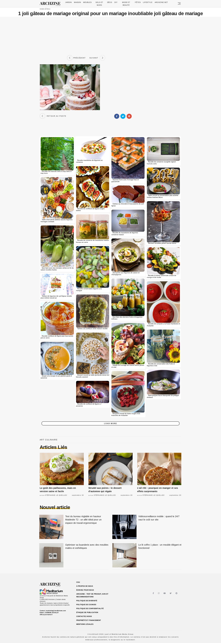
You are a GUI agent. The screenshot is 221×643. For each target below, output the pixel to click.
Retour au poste (55, 116)
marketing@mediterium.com (56, 610)
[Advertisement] (110, 36)
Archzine (51, 4)
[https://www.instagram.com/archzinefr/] (159, 593)
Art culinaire (49, 440)
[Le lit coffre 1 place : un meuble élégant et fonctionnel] (124, 555)
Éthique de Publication (87, 612)
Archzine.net (161, 2)
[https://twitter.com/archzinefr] (171, 593)
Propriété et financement (88, 620)
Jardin (68, 2)
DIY (115, 2)
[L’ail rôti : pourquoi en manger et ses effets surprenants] (159, 469)
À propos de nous (84, 586)
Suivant (94, 58)
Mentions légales (84, 624)
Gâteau (47, 9)
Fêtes (138, 2)
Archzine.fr (52, 585)
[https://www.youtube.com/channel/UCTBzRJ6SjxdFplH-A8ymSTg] (165, 593)
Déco (109, 2)
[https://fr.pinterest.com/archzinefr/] (177, 593)
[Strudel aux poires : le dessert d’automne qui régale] (110, 469)
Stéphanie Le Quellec (56, 495)
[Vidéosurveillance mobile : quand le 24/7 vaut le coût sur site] (124, 527)
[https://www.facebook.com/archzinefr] (153, 593)
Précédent (79, 58)
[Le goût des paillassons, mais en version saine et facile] (62, 469)
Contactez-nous (84, 616)
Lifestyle (148, 2)
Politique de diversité (86, 601)
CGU (78, 582)
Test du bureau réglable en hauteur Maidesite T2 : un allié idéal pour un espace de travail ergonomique (83, 519)
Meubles (87, 2)
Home (42, 9)
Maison (77, 2)
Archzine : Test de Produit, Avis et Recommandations (92, 595)
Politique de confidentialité (90, 608)
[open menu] (179, 3)
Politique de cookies (86, 604)
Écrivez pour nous (85, 590)
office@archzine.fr (46, 614)
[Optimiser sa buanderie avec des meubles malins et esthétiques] (51, 555)
